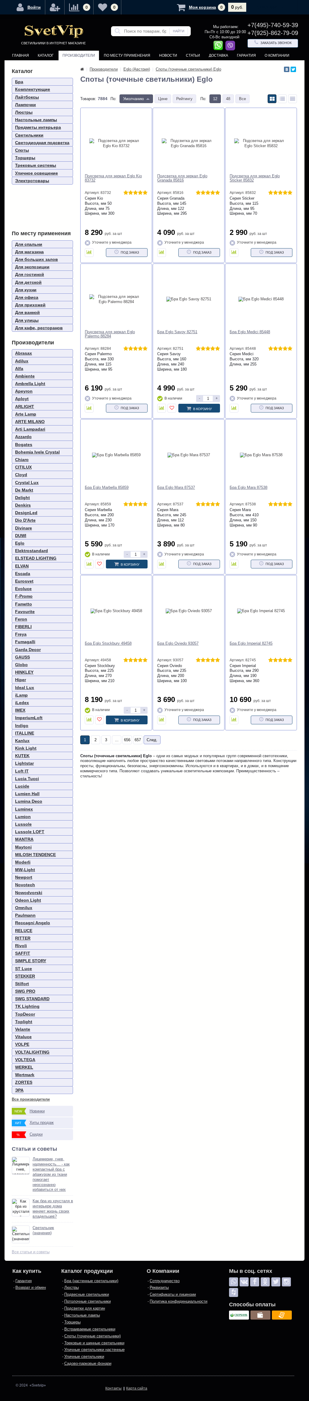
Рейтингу (184, 98)
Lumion (23, 816)
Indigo (21, 725)
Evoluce (23, 588)
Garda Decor (28, 649)
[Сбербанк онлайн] (239, 1315)
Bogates (23, 444)
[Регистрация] (55, 7)
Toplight (23, 1021)
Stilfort (22, 983)
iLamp (21, 695)
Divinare (23, 528)
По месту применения (127, 55)
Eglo (19, 543)
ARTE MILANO (30, 421)
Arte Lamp (25, 414)
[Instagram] (286, 1281)
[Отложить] (171, 408)
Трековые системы (35, 165)
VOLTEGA (25, 1059)
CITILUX (23, 467)
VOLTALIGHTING (32, 1052)
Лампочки (25, 104)
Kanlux (22, 740)
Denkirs (23, 505)
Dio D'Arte (25, 520)
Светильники (29, 135)
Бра (19, 81)
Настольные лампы (36, 119)
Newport (23, 877)
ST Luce (23, 968)
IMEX (20, 710)
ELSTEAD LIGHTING (35, 558)
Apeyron (24, 391)
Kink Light (26, 748)
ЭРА (19, 1090)
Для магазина (29, 251)
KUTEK (22, 755)
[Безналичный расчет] (282, 1315)
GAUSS (22, 657)
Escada (22, 573)
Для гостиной (29, 274)
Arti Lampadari (30, 429)
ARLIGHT (24, 406)
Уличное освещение (36, 173)
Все (242, 98)
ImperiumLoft (29, 717)
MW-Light (25, 869)
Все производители (31, 1099)
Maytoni (23, 847)
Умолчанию (133, 98)
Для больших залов (36, 259)
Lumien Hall (27, 793)
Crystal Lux (27, 482)
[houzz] (233, 1292)
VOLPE (22, 1044)
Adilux (21, 361)
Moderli (22, 862)
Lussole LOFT (29, 831)
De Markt (24, 490)
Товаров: (88, 98)
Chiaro (22, 459)
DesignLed (26, 512)
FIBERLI (23, 626)
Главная (20, 55)
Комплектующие (32, 89)
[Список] (282, 98)
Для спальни (28, 244)
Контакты (22, 65)
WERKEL (24, 1067)
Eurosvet (24, 581)
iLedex (22, 702)
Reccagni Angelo (32, 922)
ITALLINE (24, 733)
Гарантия (246, 55)
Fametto (23, 604)
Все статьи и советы (30, 1252)
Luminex (24, 809)
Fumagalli (25, 641)
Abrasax (23, 353)
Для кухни (26, 289)
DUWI (20, 535)
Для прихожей (30, 304)
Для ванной (27, 312)
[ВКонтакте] (286, 69)
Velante (22, 1029)
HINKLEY (24, 672)
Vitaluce (23, 1036)
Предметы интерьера (38, 127)
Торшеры (25, 157)
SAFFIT (22, 953)
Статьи (193, 55)
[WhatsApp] (233, 1281)
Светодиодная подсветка (42, 142)
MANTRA (24, 839)
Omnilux (23, 907)
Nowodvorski (28, 892)
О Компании (277, 55)
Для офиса (26, 297)
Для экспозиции (32, 266)
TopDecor (25, 1014)
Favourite (25, 611)
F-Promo (24, 596)
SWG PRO (25, 991)
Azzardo (23, 436)
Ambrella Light (30, 383)
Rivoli (21, 945)
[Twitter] (293, 69)
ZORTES (23, 1082)
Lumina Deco (28, 801)
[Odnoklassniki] (265, 1281)
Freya (21, 634)
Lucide (22, 786)
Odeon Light (28, 900)
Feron (21, 619)
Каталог (46, 55)
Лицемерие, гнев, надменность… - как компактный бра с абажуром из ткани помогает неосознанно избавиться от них (51, 1174)
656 (127, 740)
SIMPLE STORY (30, 960)
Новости (168, 55)
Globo (21, 664)
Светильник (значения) (43, 1230)
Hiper (20, 679)
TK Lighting (27, 1006)
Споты (22, 150)
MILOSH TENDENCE (35, 854)
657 (138, 740)
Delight (22, 497)
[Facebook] (254, 1281)
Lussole (23, 824)
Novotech (25, 884)
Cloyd (21, 474)
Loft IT (22, 771)
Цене (162, 98)
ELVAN (22, 566)
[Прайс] (292, 98)
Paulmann (25, 915)
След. (152, 740)
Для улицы (27, 320)
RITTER (22, 938)
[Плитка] (272, 98)
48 (228, 98)
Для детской (28, 282)
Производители (78, 55)
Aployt (22, 398)
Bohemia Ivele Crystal (37, 452)
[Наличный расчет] (260, 1315)
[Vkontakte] (244, 1281)
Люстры (24, 112)
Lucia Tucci (27, 778)
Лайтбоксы (27, 97)
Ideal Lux (24, 687)
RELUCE (23, 930)
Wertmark (24, 1074)
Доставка (218, 55)
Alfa (19, 368)
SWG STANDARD (32, 998)
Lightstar (24, 763)
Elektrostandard (31, 550)
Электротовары (32, 180)
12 (215, 98)
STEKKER (25, 976)
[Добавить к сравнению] (89, 252)
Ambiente (25, 376)
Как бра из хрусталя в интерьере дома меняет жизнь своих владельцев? (53, 1209)
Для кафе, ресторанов (39, 327)
